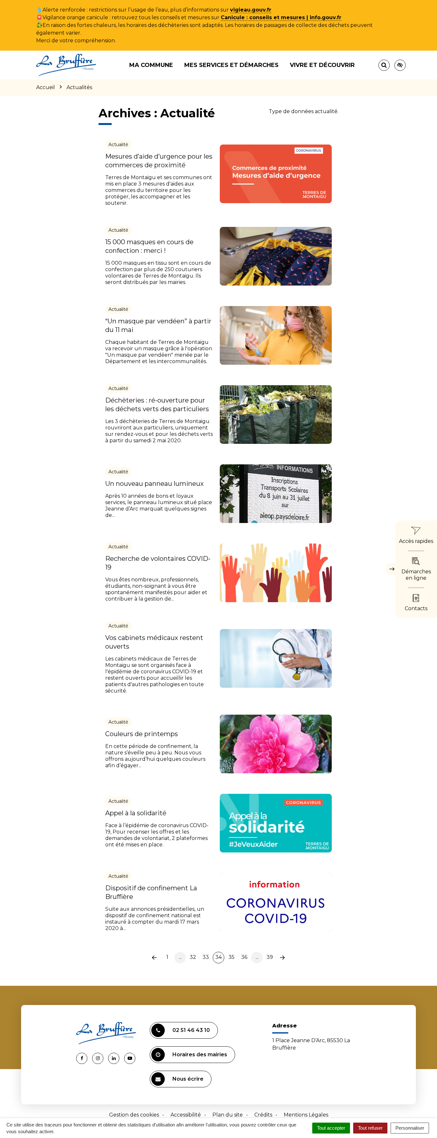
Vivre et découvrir (322, 65)
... (180, 957)
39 (269, 957)
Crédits (263, 1115)
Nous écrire (187, 1079)
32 (193, 957)
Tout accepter (331, 1128)
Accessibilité (186, 1115)
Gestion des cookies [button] (134, 1115)
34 (218, 957)
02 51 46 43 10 (191, 1030)
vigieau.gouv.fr (250, 10)
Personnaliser (409, 1128)
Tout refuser (370, 1128)
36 (244, 957)
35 (231, 957)
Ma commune (151, 65)
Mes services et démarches (231, 65)
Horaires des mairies (199, 1054)
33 (206, 957)
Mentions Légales (306, 1115)
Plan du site (227, 1115)
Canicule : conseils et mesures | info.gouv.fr (281, 17)
